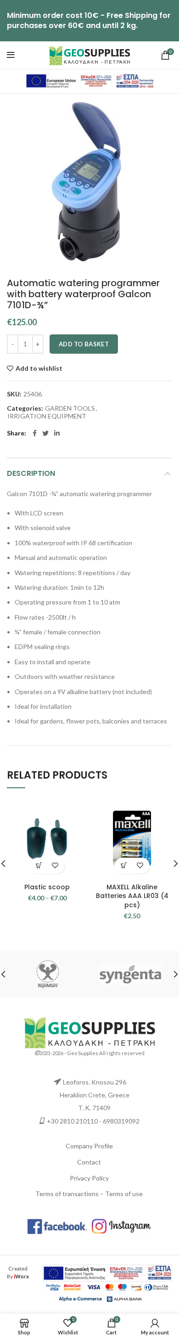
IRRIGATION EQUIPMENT (46, 416)
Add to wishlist (39, 368)
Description (31, 473)
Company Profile (89, 1146)
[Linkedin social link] (56, 433)
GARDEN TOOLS (70, 408)
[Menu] (10, 55)
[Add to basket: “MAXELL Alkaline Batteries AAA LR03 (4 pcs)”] (124, 866)
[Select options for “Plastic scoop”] (39, 866)
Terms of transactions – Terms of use (89, 1194)
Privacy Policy (89, 1178)
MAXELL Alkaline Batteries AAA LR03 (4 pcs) (132, 896)
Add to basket (84, 344)
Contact (89, 1162)
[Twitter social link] (45, 433)
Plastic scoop (47, 887)
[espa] (89, 81)
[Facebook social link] (34, 433)
